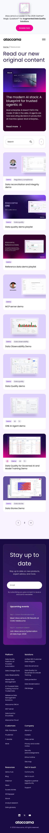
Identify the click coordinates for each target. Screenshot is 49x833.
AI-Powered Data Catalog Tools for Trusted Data (11, 688)
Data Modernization (32, 684)
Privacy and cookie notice (32, 745)
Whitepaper (9, 794)
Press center (29, 739)
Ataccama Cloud (11, 720)
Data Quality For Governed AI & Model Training (33, 672)
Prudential (9, 735)
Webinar (8, 781)
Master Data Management (10, 680)
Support (28, 787)
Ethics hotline (30, 757)
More (7, 744)
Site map (28, 761)
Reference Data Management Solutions (11, 697)
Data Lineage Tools (12, 670)
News (7, 785)
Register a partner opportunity (31, 782)
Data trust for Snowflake (10, 714)
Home (6, 47)
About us (28, 730)
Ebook (7, 798)
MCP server (9, 709)
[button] (41, 142)
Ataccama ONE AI (12, 704)
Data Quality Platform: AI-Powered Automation (10, 662)
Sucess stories (10, 789)
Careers (28, 735)
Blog (7, 776)
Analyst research (11, 803)
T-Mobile (8, 739)
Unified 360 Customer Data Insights (33, 660)
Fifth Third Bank (11, 730)
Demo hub (9, 772)
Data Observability (12, 675)
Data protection (31, 679)
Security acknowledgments (32, 751)
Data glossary (10, 807)
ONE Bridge (29, 688)
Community (29, 772)
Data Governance (31, 666)
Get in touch (29, 776)
